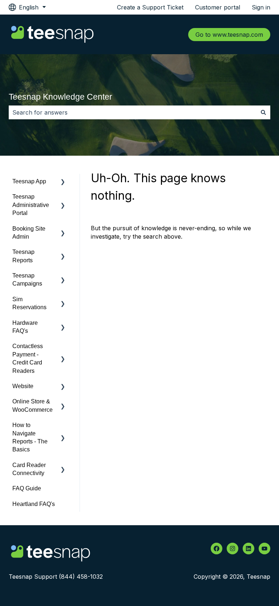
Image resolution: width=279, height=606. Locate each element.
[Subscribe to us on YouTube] (264, 548)
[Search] (263, 112)
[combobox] (132, 112)
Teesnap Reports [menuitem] (23, 256)
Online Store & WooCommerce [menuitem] (32, 405)
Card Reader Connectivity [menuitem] (29, 469)
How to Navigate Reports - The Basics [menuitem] (30, 437)
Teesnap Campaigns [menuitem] (27, 279)
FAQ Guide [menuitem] (26, 488)
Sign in (261, 7)
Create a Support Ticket (150, 7)
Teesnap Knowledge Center (60, 96)
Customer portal (217, 7)
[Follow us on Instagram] (232, 548)
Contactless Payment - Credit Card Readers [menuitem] (27, 358)
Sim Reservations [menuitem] (29, 303)
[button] (63, 182)
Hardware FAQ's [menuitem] (25, 327)
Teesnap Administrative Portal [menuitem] (30, 205)
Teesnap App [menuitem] (29, 181)
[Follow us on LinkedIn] (248, 548)
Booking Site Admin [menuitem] (28, 233)
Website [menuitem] (22, 386)
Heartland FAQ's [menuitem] (33, 504)
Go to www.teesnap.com (229, 34)
